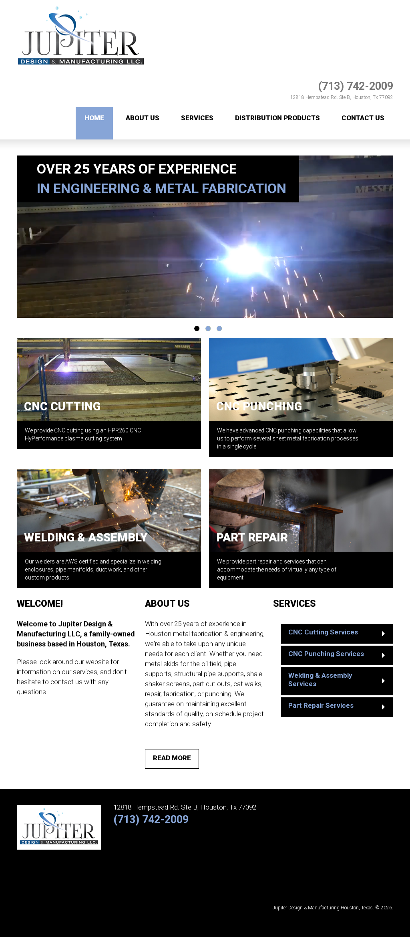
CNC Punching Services (326, 654)
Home (94, 118)
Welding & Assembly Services (320, 679)
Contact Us (363, 118)
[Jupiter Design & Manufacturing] (81, 4)
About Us (142, 118)
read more (172, 758)
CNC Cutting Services (323, 632)
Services (197, 118)
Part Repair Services (321, 705)
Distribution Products (277, 118)
